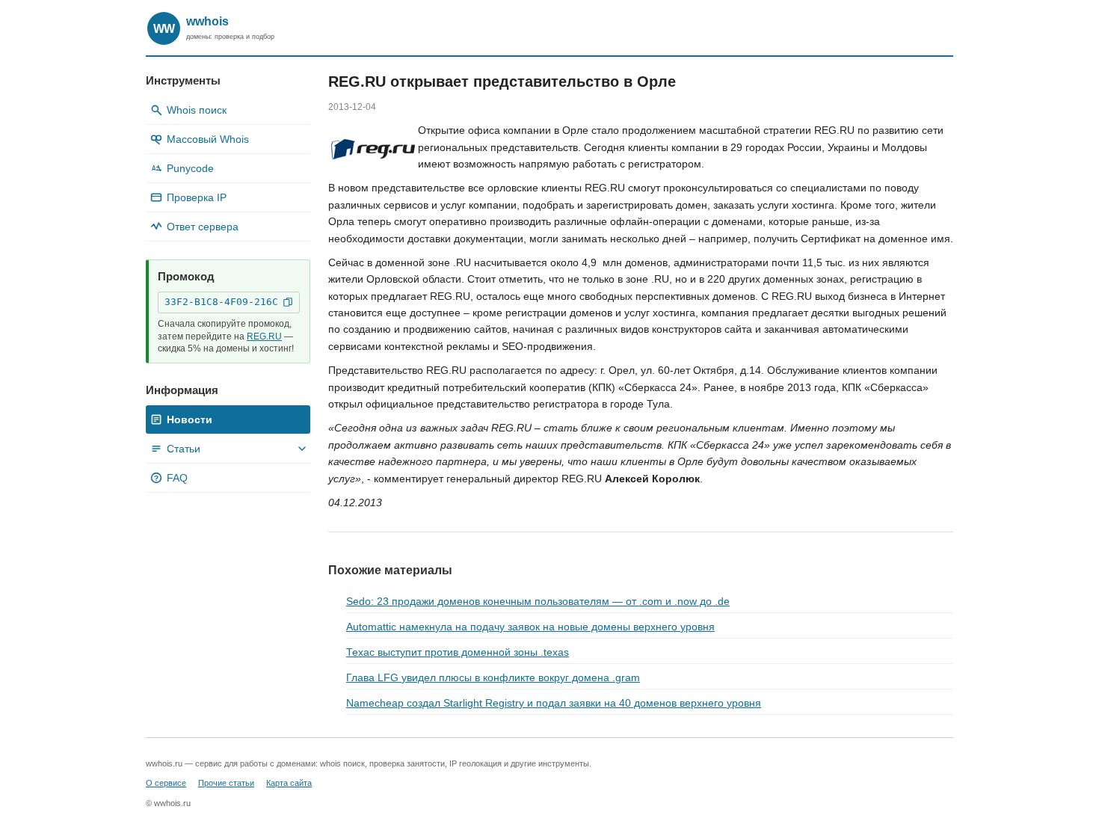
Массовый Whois (208, 139)
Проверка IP (197, 197)
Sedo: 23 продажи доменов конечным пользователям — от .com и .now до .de (538, 601)
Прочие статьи (226, 782)
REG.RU (264, 336)
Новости (189, 419)
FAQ (171, 478)
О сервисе (166, 782)
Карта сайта (289, 782)
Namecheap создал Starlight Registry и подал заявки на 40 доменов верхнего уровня (553, 703)
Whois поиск (197, 110)
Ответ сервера (202, 227)
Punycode (183, 168)
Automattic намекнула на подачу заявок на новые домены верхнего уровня (530, 627)
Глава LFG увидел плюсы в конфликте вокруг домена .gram (493, 677)
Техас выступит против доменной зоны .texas (457, 652)
